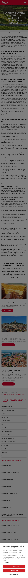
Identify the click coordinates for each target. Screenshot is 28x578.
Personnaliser (14, 574)
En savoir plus (6, 562)
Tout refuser (14, 570)
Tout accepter (14, 566)
